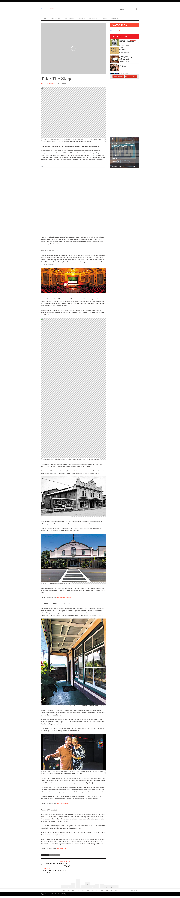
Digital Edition (93, 18)
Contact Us (114, 18)
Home (44, 18)
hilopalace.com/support (64, 597)
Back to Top (134, 890)
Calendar (82, 18)
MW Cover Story (55, 18)
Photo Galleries (69, 18)
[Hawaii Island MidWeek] (65, 9)
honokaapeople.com (63, 803)
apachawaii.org (61, 848)
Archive (105, 18)
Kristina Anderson (49, 83)
